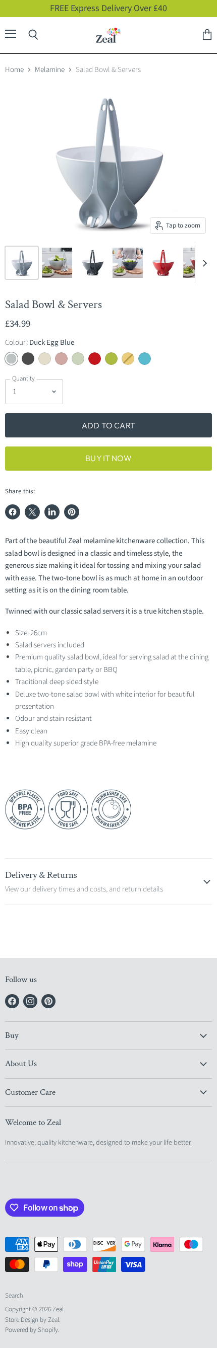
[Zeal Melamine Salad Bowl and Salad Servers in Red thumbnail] (163, 263)
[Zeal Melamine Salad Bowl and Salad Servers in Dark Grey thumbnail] (92, 263)
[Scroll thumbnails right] (203, 263)
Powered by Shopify (31, 1329)
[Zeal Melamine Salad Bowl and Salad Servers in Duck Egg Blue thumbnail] (22, 263)
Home (14, 69)
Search (14, 1295)
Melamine (50, 69)
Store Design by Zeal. (33, 1319)
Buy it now (108, 458)
